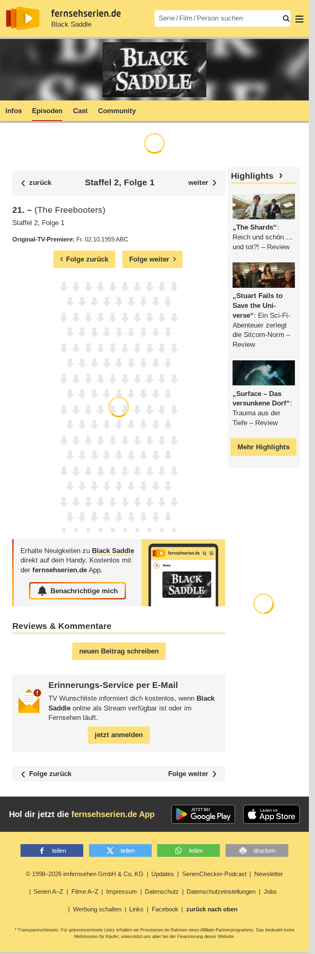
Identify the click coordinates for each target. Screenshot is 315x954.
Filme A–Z (84, 891)
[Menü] (299, 18)
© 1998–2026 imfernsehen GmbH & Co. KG (85, 873)
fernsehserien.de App (113, 814)
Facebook (165, 909)
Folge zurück (50, 773)
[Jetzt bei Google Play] (203, 814)
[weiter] (202, 183)
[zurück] (36, 182)
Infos (13, 111)
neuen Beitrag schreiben (119, 651)
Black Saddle (71, 24)
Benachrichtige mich (84, 591)
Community (117, 111)
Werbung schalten (97, 909)
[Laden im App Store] (271, 814)
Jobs (270, 891)
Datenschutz (162, 891)
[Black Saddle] (183, 573)
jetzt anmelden (119, 735)
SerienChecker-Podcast (214, 873)
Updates (162, 873)
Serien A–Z (48, 891)
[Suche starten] (286, 18)
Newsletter (268, 873)
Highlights (252, 176)
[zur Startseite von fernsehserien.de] (22, 18)
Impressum (121, 891)
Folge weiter (188, 774)
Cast (80, 111)
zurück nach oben (211, 909)
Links (136, 909)
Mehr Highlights (263, 447)
